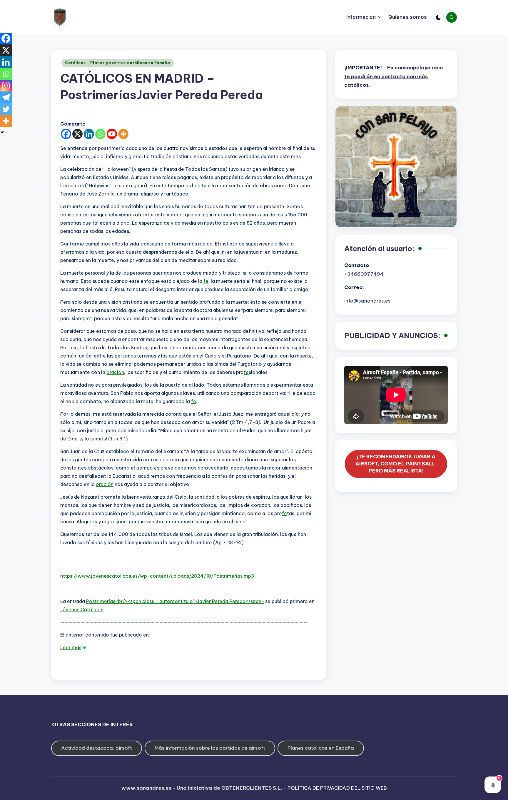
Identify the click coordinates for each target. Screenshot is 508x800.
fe (65, 252)
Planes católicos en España (321, 748)
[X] (77, 134)
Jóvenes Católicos (81, 609)
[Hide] (2, 132)
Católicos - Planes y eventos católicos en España (117, 63)
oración (115, 372)
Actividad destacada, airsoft (96, 748)
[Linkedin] (89, 134)
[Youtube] (112, 134)
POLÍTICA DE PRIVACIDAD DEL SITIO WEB (337, 788)
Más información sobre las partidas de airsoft (210, 748)
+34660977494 (364, 274)
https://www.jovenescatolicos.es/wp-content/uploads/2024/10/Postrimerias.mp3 (157, 576)
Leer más (70, 647)
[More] (123, 134)
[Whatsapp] (100, 134)
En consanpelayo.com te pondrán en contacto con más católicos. (393, 76)
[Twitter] (6, 109)
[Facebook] (66, 134)
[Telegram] (6, 97)
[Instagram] (6, 85)
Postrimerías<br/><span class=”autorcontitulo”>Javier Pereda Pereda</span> (175, 601)
